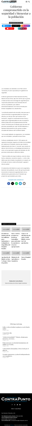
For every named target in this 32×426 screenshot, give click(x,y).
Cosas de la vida (7, 333)
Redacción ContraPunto (16, 281)
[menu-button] (26, 2)
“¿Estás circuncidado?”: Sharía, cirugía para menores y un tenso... (15, 338)
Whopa (12, 425)
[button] (29, 2)
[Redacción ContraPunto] (16, 275)
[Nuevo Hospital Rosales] (26, 253)
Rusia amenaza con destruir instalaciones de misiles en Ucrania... (15, 343)
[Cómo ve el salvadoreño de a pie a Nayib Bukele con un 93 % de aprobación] (26, 229)
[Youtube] (20, 405)
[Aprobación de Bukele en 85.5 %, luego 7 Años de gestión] (6, 253)
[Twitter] (17, 405)
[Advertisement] (16, 69)
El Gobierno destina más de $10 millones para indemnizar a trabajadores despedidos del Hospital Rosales (5, 241)
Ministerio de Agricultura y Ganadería (15, 259)
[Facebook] (12, 405)
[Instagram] (15, 405)
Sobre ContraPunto (16, 409)
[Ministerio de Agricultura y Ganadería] (16, 253)
